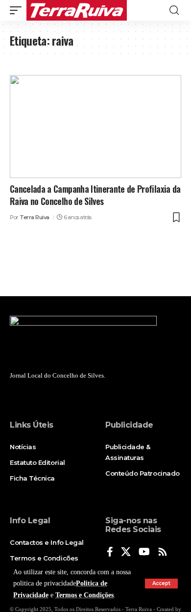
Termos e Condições (84, 595)
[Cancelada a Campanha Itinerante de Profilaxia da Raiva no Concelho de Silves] (95, 126)
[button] (161, 583)
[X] (125, 552)
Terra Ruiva (34, 217)
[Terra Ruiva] (76, 10)
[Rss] (162, 552)
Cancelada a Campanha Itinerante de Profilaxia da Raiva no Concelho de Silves (95, 194)
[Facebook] (110, 552)
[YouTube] (144, 552)
